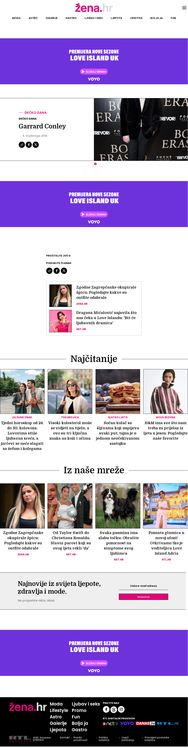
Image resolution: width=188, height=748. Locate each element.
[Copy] (22, 147)
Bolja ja (156, 18)
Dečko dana (36, 112)
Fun (173, 18)
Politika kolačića (104, 738)
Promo (79, 710)
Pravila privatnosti (80, 738)
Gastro (71, 18)
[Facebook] (28, 147)
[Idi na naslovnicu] (94, 11)
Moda (16, 18)
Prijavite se (143, 597)
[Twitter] (35, 147)
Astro (33, 18)
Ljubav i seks (94, 18)
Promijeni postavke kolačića (157, 738)
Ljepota (116, 18)
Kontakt (65, 737)
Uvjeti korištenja (128, 738)
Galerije (51, 18)
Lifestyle (136, 18)
